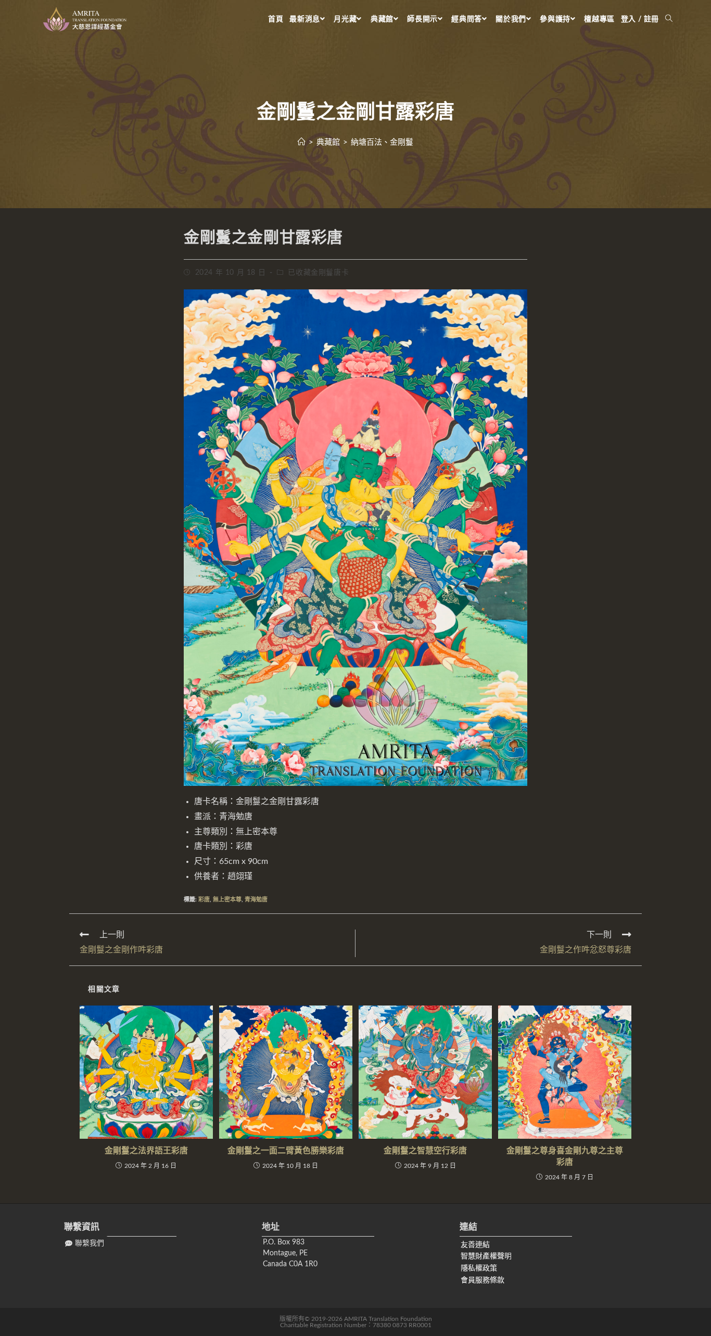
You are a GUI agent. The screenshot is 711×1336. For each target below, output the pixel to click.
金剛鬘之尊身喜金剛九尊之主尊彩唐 (564, 1156)
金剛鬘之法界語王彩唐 (146, 1151)
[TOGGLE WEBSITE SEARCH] (669, 19)
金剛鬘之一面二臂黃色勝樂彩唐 (285, 1151)
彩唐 (204, 899)
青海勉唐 (256, 899)
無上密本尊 (227, 899)
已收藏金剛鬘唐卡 (318, 272)
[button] (84, 1243)
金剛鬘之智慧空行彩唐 (425, 1151)
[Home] (302, 142)
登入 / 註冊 (640, 19)
